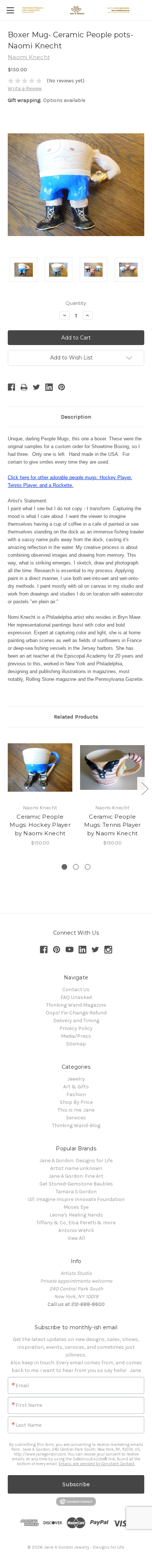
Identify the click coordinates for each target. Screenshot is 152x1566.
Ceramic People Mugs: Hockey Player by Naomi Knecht (40, 825)
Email (22, 1385)
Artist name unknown (76, 1168)
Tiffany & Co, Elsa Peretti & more (76, 1222)
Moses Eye (76, 1207)
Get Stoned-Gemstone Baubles (76, 1184)
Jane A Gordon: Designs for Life (76, 1160)
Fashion (76, 1094)
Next (144, 788)
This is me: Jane (76, 1110)
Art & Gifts (76, 1087)
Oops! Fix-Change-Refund (76, 1013)
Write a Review (25, 88)
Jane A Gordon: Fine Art (76, 1176)
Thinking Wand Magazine (76, 1005)
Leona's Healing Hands (76, 1215)
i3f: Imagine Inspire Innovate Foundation (76, 1199)
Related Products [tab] (76, 716)
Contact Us (76, 989)
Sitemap (76, 1044)
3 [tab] (87, 867)
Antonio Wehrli (76, 1230)
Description (76, 416)
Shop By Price (76, 1102)
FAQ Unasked (76, 997)
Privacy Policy (76, 1028)
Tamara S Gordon (76, 1191)
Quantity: (76, 303)
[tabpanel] (40, 791)
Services (76, 1118)
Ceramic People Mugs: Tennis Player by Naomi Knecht (112, 825)
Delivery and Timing (76, 1020)
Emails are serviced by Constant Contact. (97, 1463)
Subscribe (76, 1484)
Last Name (28, 1425)
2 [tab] (76, 867)
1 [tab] (64, 867)
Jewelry (76, 1079)
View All (76, 1238)
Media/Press (76, 1036)
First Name (28, 1405)
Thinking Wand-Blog (76, 1125)
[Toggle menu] (10, 10)
